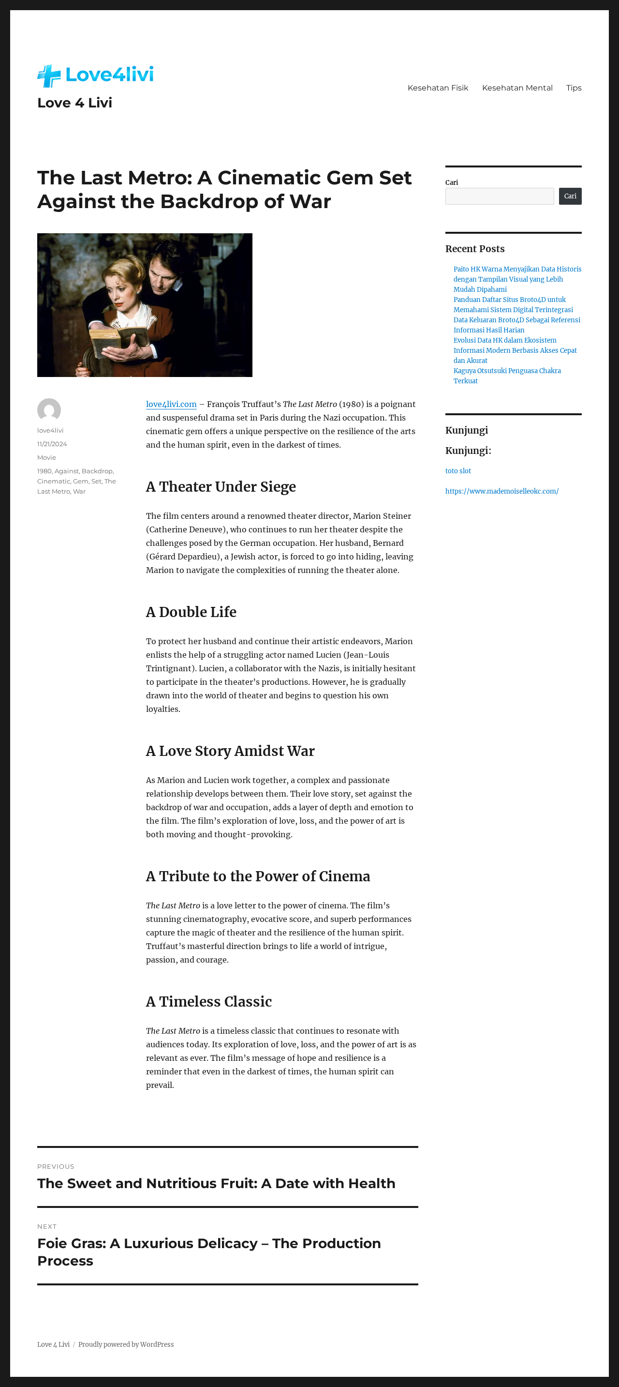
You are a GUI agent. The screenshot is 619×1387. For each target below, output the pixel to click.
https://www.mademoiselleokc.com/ (502, 491)
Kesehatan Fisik (438, 87)
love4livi (50, 430)
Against (67, 471)
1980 (44, 471)
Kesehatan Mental (517, 87)
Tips (574, 87)
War (79, 491)
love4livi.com (171, 404)
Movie (46, 457)
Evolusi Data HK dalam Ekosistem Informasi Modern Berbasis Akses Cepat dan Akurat (515, 350)
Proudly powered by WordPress (126, 1345)
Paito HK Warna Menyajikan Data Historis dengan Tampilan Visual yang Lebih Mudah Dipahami (518, 279)
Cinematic (53, 481)
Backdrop (97, 471)
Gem (80, 481)
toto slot (458, 471)
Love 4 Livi (74, 102)
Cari (451, 183)
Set (96, 481)
